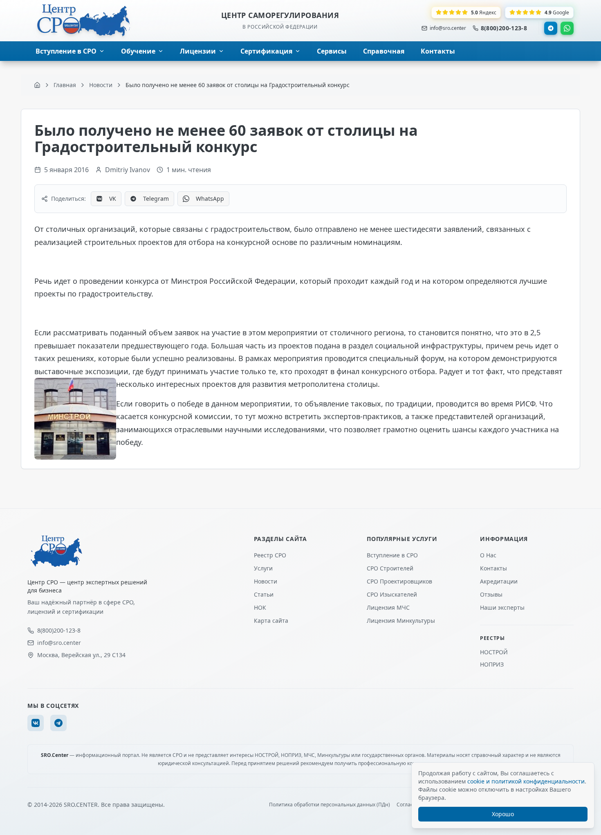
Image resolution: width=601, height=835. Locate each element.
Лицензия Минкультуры (401, 620)
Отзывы (491, 594)
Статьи (264, 594)
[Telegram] (550, 28)
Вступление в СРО (392, 555)
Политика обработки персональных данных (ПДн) (329, 804)
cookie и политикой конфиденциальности (526, 781)
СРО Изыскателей (392, 594)
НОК (260, 607)
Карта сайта (271, 620)
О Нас (488, 555)
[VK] (35, 723)
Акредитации (499, 581)
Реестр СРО (270, 555)
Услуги (263, 568)
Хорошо (503, 814)
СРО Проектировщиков (399, 581)
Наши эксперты (502, 607)
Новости (265, 581)
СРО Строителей (390, 568)
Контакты (493, 568)
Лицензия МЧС (388, 607)
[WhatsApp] (567, 28)
